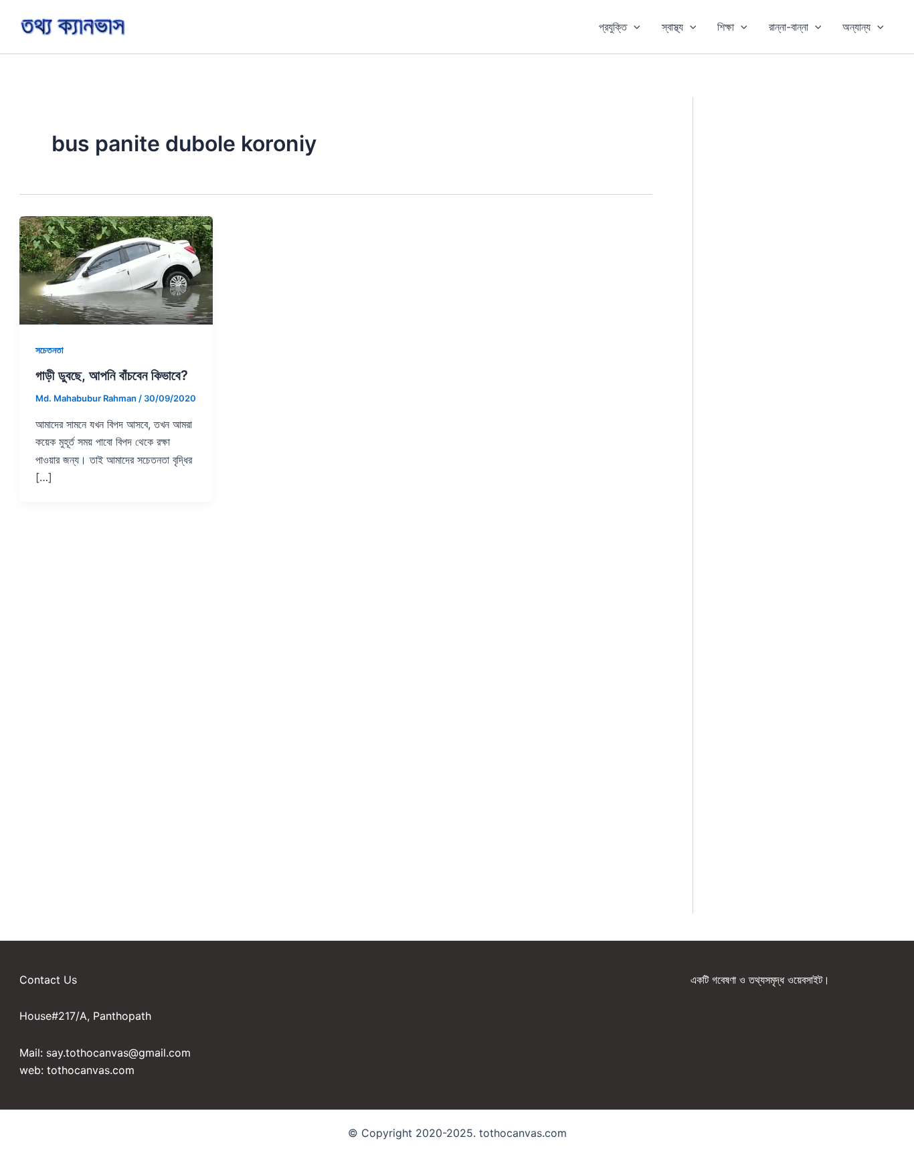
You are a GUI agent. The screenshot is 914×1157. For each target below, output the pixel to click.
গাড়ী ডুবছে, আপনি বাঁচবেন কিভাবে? (111, 375)
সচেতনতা (49, 349)
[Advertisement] (813, 298)
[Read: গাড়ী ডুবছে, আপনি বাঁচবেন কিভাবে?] (116, 269)
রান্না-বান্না (788, 26)
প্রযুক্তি (613, 26)
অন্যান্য (856, 26)
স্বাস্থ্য (672, 26)
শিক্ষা (725, 26)
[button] (633, 27)
